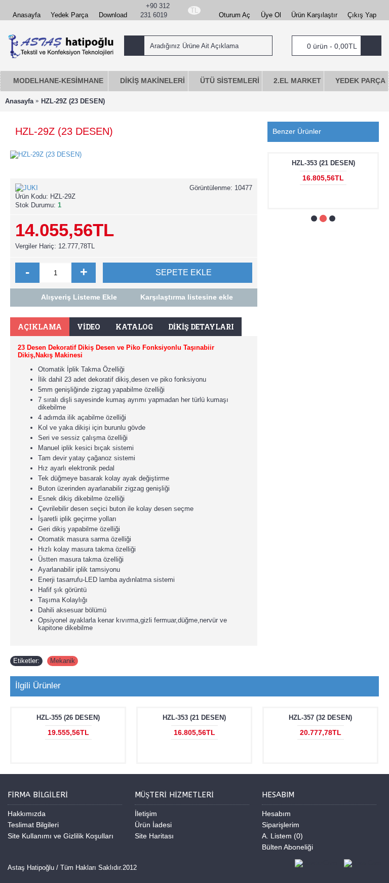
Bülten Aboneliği (287, 847)
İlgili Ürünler (38, 685)
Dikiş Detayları (201, 327)
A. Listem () (282, 836)
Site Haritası (154, 836)
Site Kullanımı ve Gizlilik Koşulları (60, 836)
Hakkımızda (27, 814)
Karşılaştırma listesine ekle (186, 297)
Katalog (134, 327)
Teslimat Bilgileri (33, 825)
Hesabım (276, 814)
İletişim (146, 814)
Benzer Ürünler (297, 131)
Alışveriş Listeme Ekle (79, 297)
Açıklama (40, 327)
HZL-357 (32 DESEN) (320, 717)
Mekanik (62, 661)
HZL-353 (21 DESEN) (323, 163)
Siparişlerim (280, 825)
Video (88, 327)
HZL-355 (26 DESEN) (68, 717)
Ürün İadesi (153, 825)
